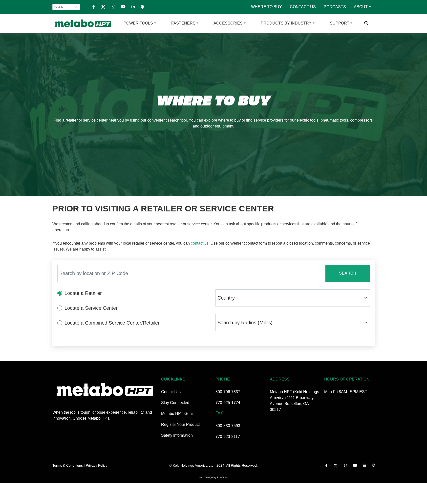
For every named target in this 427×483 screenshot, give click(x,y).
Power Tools (138, 23)
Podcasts (335, 7)
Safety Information (177, 435)
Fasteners (183, 23)
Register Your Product (180, 424)
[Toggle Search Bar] (366, 23)
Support (339, 23)
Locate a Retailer (83, 293)
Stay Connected (175, 403)
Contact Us (303, 7)
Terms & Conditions (67, 465)
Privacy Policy (96, 465)
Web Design (206, 477)
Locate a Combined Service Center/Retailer (112, 323)
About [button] (361, 7)
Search (347, 273)
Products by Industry (286, 23)
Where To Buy (266, 7)
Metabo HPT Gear (177, 413)
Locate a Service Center (91, 308)
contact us (200, 243)
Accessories (228, 23)
